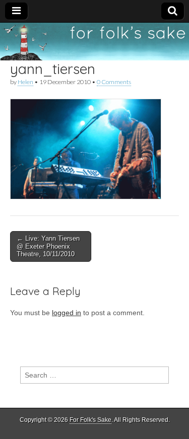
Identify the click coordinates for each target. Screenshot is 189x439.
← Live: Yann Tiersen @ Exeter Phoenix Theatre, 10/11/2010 (48, 246)
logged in (66, 313)
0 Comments (114, 82)
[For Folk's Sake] (94, 41)
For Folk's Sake (90, 419)
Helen (25, 82)
